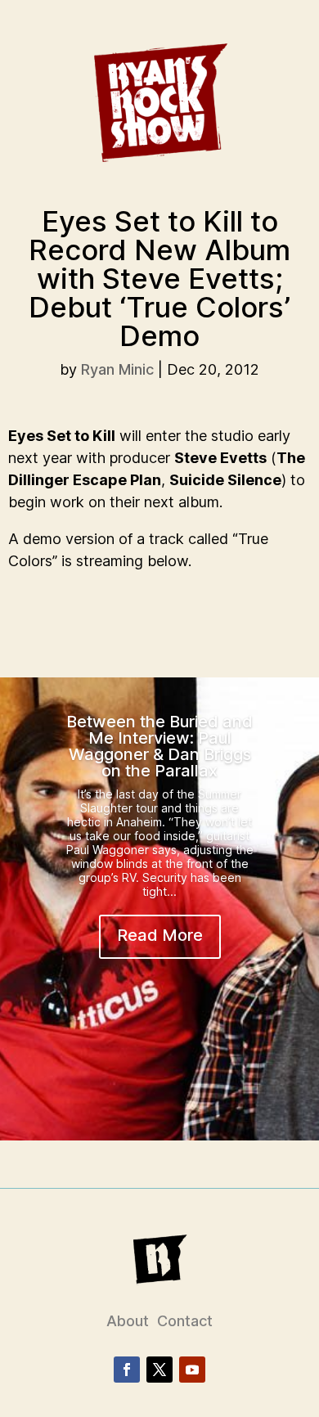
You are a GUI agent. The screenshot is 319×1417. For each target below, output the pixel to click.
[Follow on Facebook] (127, 1369)
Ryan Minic (117, 369)
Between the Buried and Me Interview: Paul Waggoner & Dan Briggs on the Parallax (159, 746)
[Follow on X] (159, 1369)
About (127, 1320)
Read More (160, 935)
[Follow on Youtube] (192, 1369)
